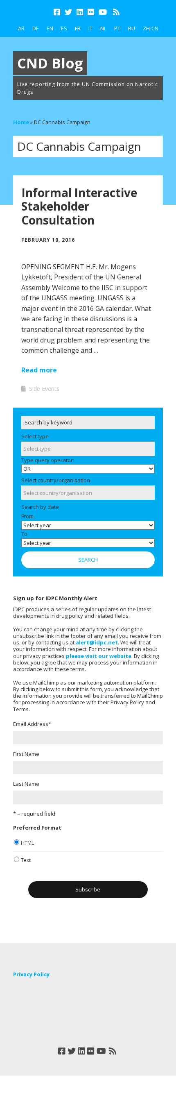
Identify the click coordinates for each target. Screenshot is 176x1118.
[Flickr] (91, 12)
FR (78, 28)
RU (131, 28)
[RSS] (116, 12)
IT (90, 28)
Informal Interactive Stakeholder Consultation (79, 206)
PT (117, 28)
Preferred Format (37, 827)
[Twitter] (68, 12)
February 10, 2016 (48, 239)
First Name (26, 753)
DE (35, 28)
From (27, 516)
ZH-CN (150, 28)
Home (21, 122)
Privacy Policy (31, 974)
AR (21, 28)
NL (103, 28)
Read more (39, 369)
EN (50, 28)
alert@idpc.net (97, 642)
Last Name (26, 783)
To (24, 533)
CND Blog (50, 63)
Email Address (32, 724)
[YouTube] (102, 12)
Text (26, 860)
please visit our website (98, 656)
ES (64, 28)
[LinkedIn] (80, 12)
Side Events (44, 388)
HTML (27, 842)
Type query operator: (47, 460)
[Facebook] (58, 12)
